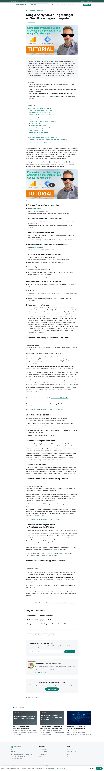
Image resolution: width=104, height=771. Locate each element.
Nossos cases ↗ (24, 1)
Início (57, 4)
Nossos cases (42, 754)
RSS (68, 756)
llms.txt (69, 759)
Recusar (92, 768)
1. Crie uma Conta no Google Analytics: (40, 108)
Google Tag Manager (38, 247)
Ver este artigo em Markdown (32, 697)
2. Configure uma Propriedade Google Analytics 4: (43, 110)
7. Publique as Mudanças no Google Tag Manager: (43, 121)
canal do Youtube (64, 553)
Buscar (69, 754)
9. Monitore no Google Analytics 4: (39, 125)
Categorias (62, 4)
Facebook (50, 409)
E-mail (52, 635)
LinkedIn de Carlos (41, 672)
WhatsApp (29, 635)
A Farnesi (41, 756)
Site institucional (43, 749)
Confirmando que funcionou (37, 135)
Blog (27, 10)
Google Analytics (37, 208)
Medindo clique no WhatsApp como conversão (42, 142)
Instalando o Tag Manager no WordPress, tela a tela (44, 128)
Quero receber (70, 651)
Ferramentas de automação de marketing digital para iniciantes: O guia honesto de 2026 (77, 728)
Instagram (58, 409)
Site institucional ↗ (15, 1)
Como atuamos (43, 751)
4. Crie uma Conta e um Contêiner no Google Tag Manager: (45, 114)
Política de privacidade (61, 768)
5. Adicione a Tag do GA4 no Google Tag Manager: (43, 117)
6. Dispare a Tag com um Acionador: (39, 119)
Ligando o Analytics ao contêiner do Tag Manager (43, 137)
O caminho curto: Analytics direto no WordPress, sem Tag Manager (48, 139)
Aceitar (99, 768)
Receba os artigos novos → (87, 1)
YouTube (43, 409)
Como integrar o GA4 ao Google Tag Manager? (40, 615)
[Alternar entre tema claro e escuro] (52, 4)
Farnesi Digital (34, 409)
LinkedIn (37, 635)
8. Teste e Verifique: (35, 123)
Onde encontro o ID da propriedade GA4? (39, 620)
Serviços (79, 4)
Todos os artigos (71, 4)
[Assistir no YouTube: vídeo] (52, 185)
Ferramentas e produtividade (36, 10)
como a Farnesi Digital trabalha (59, 397)
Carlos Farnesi (31, 22)
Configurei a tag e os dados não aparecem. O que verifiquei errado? (46, 624)
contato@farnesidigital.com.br (19, 756)
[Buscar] (47, 4)
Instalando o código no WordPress (39, 132)
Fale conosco (87, 4)
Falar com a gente (52, 689)
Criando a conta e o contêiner (37, 130)
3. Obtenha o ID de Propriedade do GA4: (40, 112)
